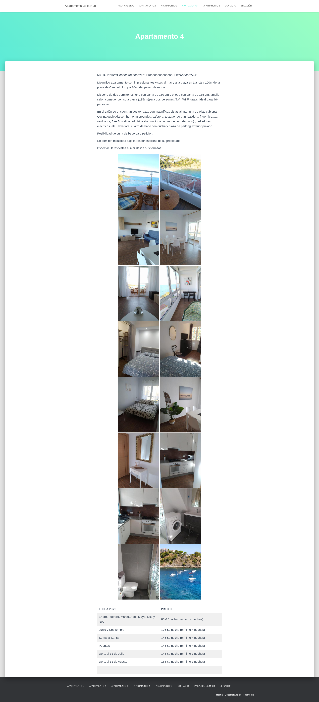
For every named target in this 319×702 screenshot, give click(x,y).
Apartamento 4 (190, 6)
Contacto (230, 6)
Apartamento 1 (126, 6)
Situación (246, 6)
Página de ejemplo (204, 686)
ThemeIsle (248, 694)
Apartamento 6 (212, 6)
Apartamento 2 (147, 6)
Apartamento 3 (169, 6)
